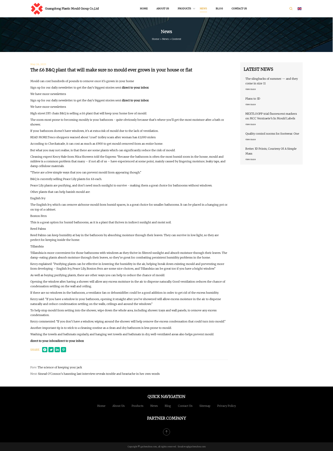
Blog (219, 8)
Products (184, 8)
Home (144, 8)
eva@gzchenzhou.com (195, 446)
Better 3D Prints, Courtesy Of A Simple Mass (271, 151)
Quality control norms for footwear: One (272, 133)
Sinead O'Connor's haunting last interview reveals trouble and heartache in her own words (99, 373)
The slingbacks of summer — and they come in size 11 (271, 81)
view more (250, 89)
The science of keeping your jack (60, 367)
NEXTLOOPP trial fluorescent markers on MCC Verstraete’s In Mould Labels (271, 116)
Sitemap (204, 406)
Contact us (239, 8)
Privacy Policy (226, 406)
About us (162, 8)
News (203, 8)
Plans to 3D (252, 98)
